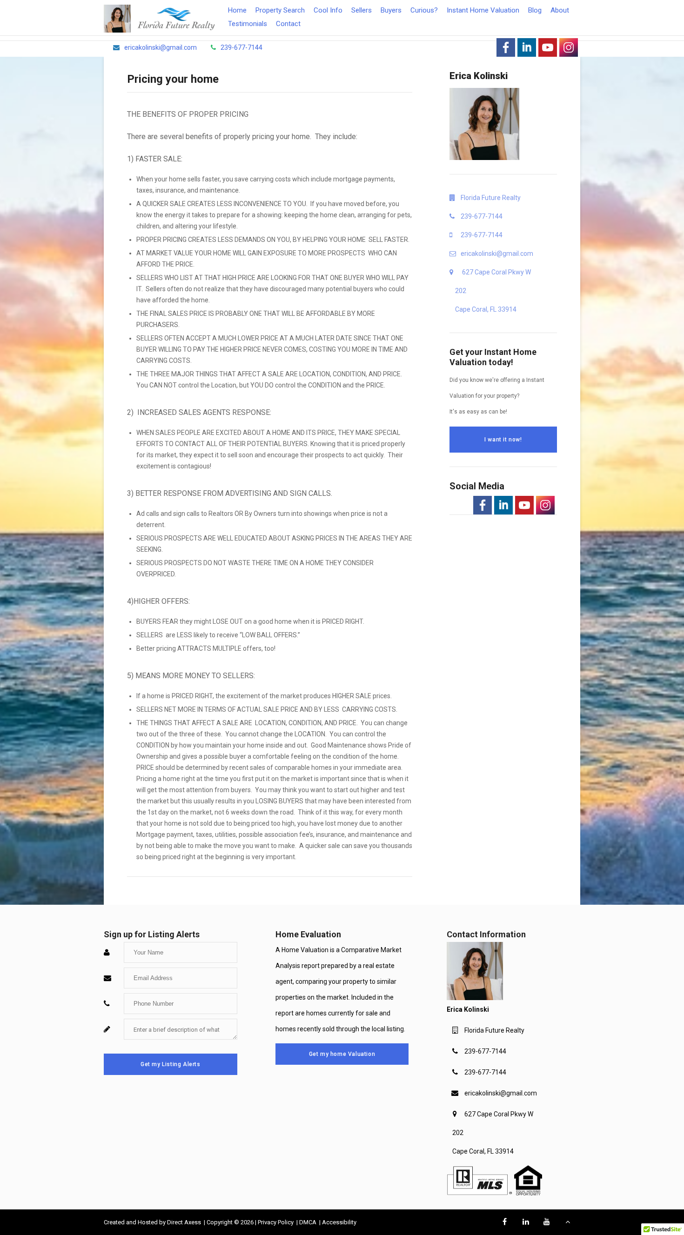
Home (237, 10)
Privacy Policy (276, 1222)
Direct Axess (184, 1222)
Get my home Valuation (342, 1054)
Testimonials (247, 24)
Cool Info (328, 10)
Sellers (361, 10)
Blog (535, 10)
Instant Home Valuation (483, 10)
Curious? (424, 10)
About (559, 10)
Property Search (280, 10)
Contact (288, 24)
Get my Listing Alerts (171, 1064)
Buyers (391, 10)
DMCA (308, 1222)
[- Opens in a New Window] (505, 47)
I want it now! (503, 439)
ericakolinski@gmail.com (500, 1093)
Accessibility (339, 1222)
